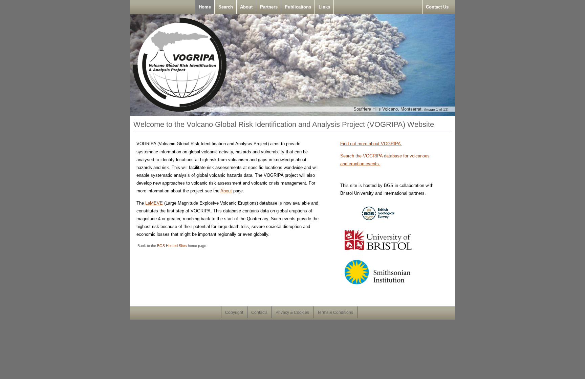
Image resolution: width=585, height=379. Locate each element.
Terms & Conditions (335, 312)
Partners (269, 7)
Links (324, 7)
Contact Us (437, 7)
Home (205, 7)
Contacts (259, 312)
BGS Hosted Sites (172, 246)
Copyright (234, 312)
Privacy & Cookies (292, 312)
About (246, 7)
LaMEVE (154, 203)
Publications (298, 7)
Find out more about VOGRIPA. (371, 143)
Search (225, 7)
